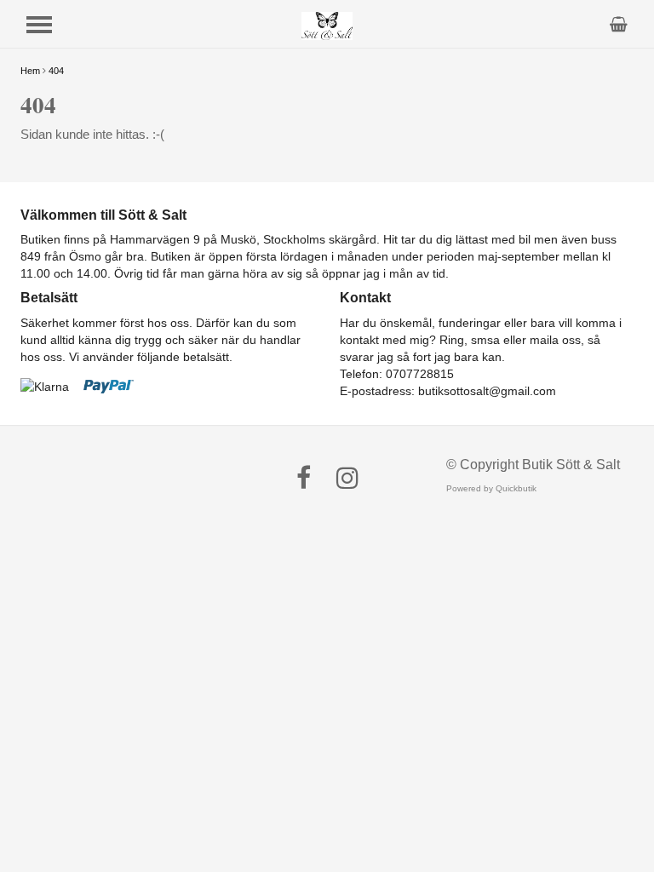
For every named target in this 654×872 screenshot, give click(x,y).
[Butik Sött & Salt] (327, 24)
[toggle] (39, 24)
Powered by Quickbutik (491, 488)
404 (56, 71)
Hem (30, 71)
